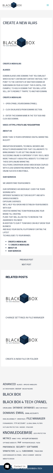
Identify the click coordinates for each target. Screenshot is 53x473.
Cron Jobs (7, 407)
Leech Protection (39, 433)
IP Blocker (29, 427)
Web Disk (38, 455)
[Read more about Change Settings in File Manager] (22, 298)
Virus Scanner (28, 454)
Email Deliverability (9, 419)
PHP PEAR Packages (28, 442)
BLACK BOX (12, 394)
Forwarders (8, 423)
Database (18, 408)
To (18, 244)
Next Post (26, 265)
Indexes (22, 427)
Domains (9, 412)
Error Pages (21, 419)
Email (20, 412)
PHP (19, 442)
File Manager (35, 418)
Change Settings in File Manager (25, 317)
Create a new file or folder (22, 359)
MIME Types (16, 438)
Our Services (14, 251)
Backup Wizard (27, 388)
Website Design (8, 458)
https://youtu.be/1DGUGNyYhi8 (24, 125)
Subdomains (27, 451)
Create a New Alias (17, 241)
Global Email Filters (34, 423)
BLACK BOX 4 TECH (18, 401)
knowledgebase (17, 432)
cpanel (40, 401)
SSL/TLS (18, 451)
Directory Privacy (41, 408)
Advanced (9, 384)
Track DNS (38, 451)
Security (21, 447)
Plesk (38, 442)
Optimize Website (10, 442)
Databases (29, 408)
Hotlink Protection (11, 427)
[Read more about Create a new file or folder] (22, 339)
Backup (18, 388)
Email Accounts (32, 413)
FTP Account (20, 423)
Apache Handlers (30, 384)
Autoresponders (8, 389)
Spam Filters (9, 451)
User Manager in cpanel (12, 454)
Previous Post (26, 260)
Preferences (9, 447)
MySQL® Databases (30, 438)
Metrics (7, 438)
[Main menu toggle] (47, 5)
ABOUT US (12, 248)
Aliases (20, 384)
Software (32, 447)
